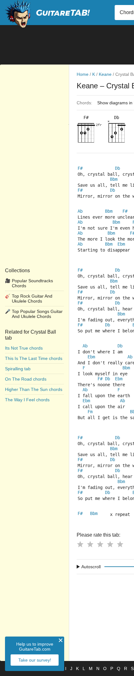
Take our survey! (34, 660)
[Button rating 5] (120, 544)
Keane (105, 74)
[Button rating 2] (90, 544)
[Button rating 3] (100, 544)
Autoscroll (91, 566)
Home (83, 74)
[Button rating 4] (110, 544)
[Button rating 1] (80, 544)
